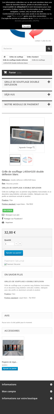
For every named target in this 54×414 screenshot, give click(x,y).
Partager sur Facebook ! (13, 219)
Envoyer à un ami (12, 215)
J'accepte (26, 26)
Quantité (7, 240)
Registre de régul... (9, 362)
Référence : (6, 180)
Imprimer (9, 222)
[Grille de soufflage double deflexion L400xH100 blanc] (15, 159)
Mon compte (17, 16)
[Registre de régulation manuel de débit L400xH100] (13, 348)
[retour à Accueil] (4, 57)
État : (4, 184)
